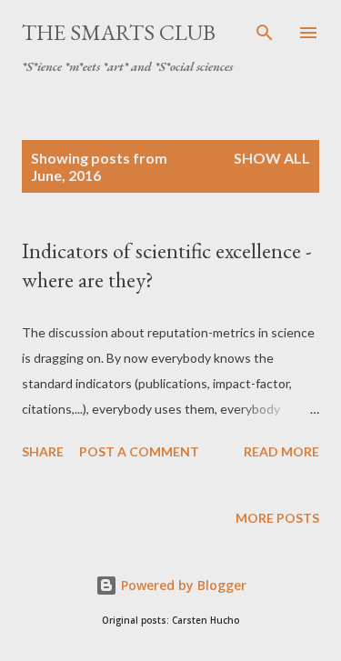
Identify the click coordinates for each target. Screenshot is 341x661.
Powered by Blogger (181, 585)
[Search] (265, 33)
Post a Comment (139, 451)
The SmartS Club (119, 32)
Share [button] (43, 451)
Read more (281, 451)
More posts (277, 518)
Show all (272, 157)
